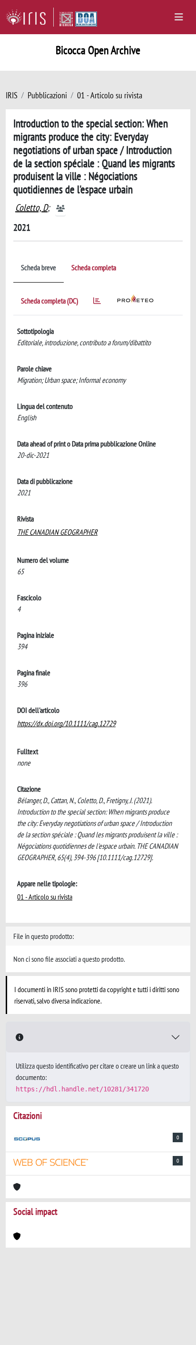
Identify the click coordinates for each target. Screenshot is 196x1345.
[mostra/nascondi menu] (178, 17)
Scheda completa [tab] (93, 267)
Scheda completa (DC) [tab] (49, 300)
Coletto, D (31, 207)
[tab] (97, 302)
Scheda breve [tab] (38, 267)
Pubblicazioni (47, 95)
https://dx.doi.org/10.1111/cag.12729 (66, 723)
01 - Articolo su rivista (109, 95)
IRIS (12, 95)
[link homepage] (30, 17)
